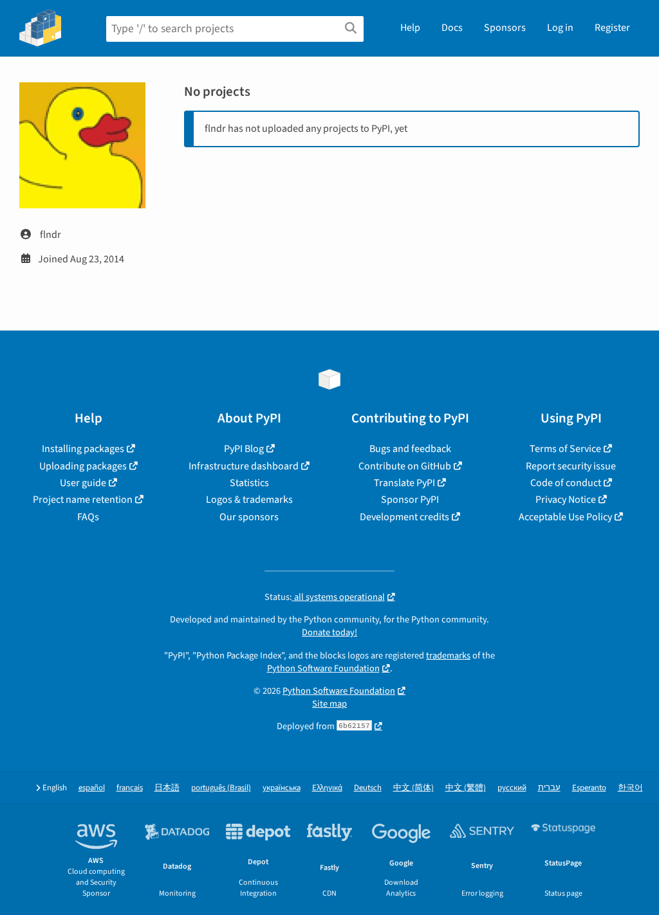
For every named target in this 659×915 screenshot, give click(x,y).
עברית (549, 788)
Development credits (404, 517)
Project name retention (83, 500)
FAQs (88, 517)
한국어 (630, 788)
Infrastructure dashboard (244, 466)
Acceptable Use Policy (565, 517)
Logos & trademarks (249, 500)
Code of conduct (565, 483)
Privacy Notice (565, 500)
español (92, 788)
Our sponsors (249, 517)
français (129, 788)
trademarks (448, 655)
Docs (452, 28)
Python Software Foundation (323, 668)
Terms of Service (565, 449)
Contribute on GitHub (404, 466)
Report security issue (571, 466)
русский (511, 788)
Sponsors (505, 28)
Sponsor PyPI (410, 500)
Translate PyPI (404, 483)
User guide (83, 483)
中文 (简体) (413, 788)
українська (282, 788)
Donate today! (329, 632)
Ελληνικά (327, 788)
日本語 (167, 788)
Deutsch (368, 788)
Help (410, 28)
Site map (329, 704)
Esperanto (589, 788)
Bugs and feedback (410, 449)
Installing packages (83, 449)
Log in (560, 28)
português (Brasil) (221, 788)
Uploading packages (83, 466)
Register (612, 28)
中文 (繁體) (465, 788)
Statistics (249, 483)
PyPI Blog (244, 449)
